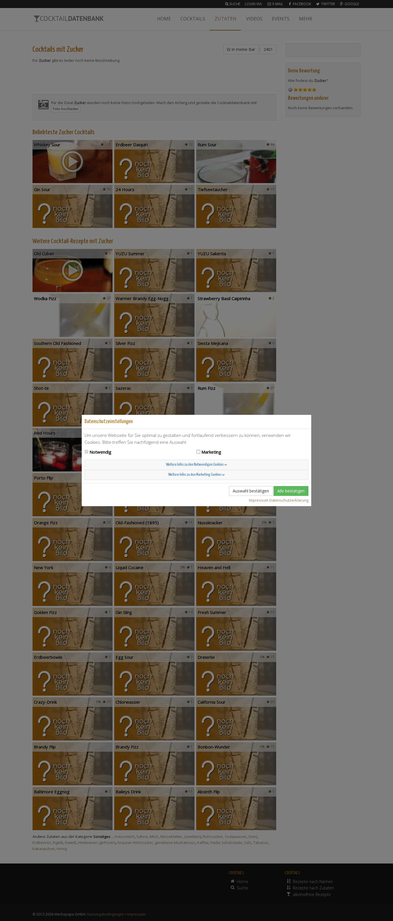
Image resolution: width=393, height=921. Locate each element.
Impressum (258, 500)
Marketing (211, 452)
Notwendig (100, 452)
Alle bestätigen (291, 491)
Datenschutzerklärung (288, 500)
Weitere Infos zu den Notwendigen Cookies (195, 465)
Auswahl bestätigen (251, 491)
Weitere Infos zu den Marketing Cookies (195, 475)
